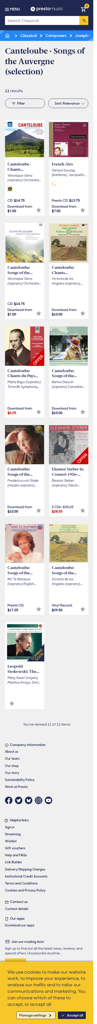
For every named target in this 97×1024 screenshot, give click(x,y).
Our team (12, 758)
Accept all (75, 1015)
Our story (12, 773)
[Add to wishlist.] (39, 210)
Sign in (9, 827)
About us (11, 751)
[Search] (83, 20)
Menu (15, 9)
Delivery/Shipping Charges (25, 869)
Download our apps (19, 925)
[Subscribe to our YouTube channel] (50, 800)
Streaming (13, 834)
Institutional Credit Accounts (26, 876)
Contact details (16, 909)
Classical (28, 35)
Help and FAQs (16, 855)
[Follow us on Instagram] (40, 800)
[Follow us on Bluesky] (30, 800)
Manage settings (33, 1015)
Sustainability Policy (20, 780)
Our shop (12, 766)
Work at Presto (16, 787)
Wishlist (11, 841)
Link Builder (13, 862)
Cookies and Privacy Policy (25, 890)
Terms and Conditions (21, 883)
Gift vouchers (15, 848)
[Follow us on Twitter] (20, 800)
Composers (56, 35)
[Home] (8, 35)
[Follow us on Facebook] (10, 800)
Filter (21, 103)
